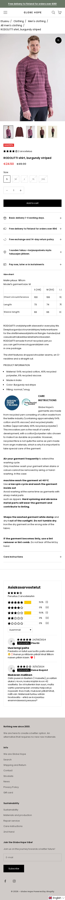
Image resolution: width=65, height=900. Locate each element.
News (6, 781)
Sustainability (10, 809)
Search (7, 759)
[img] (24, 639)
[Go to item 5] (53, 131)
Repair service (11, 820)
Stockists (8, 776)
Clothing (19, 21)
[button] (10, 151)
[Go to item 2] (19, 131)
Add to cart (32, 203)
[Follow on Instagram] (14, 881)
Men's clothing (37, 21)
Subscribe (13, 868)
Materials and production (17, 815)
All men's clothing (11, 25)
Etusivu (5, 21)
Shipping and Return (14, 765)
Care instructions (13, 826)
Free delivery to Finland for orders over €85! (32, 3)
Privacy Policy (11, 787)
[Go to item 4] (41, 131)
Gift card (8, 792)
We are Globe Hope (14, 754)
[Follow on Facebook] (5, 881)
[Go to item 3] (30, 131)
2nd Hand (8, 831)
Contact (7, 770)
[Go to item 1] (8, 131)
